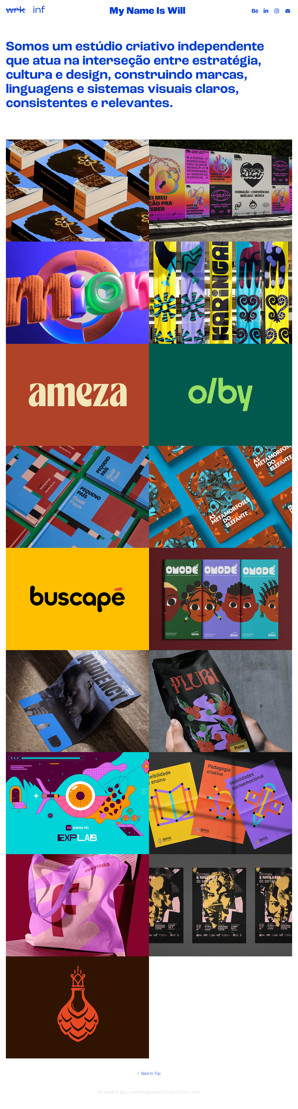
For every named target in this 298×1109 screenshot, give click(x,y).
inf (39, 9)
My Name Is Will (147, 10)
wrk (15, 9)
